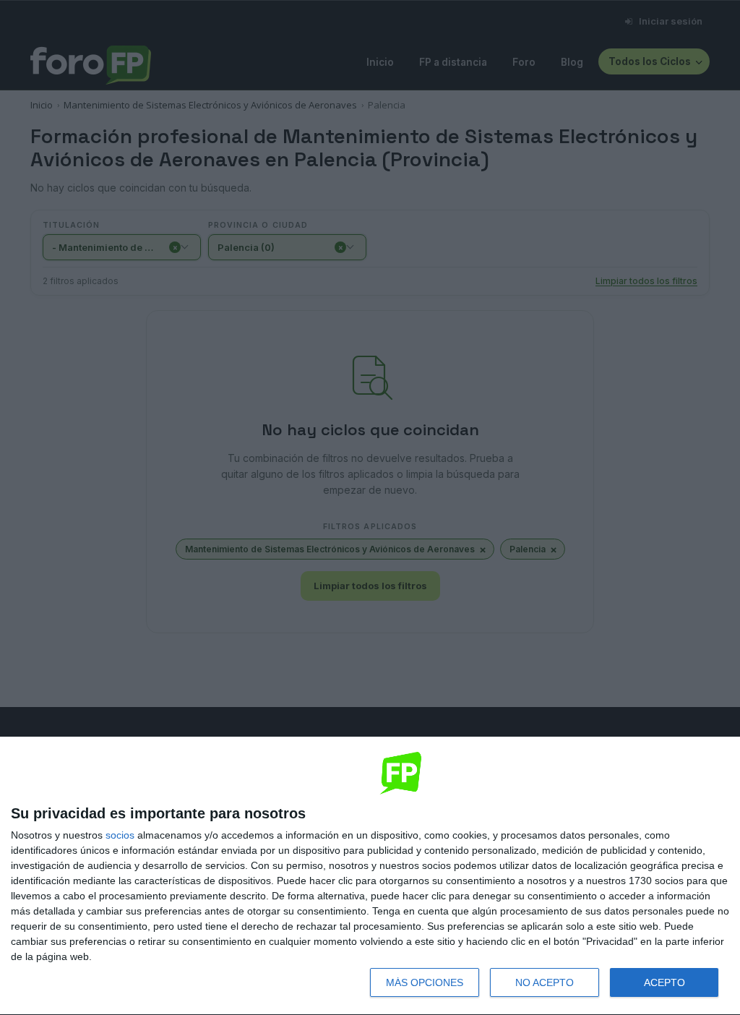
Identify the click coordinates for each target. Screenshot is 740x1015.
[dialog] (370, 876)
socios (120, 835)
